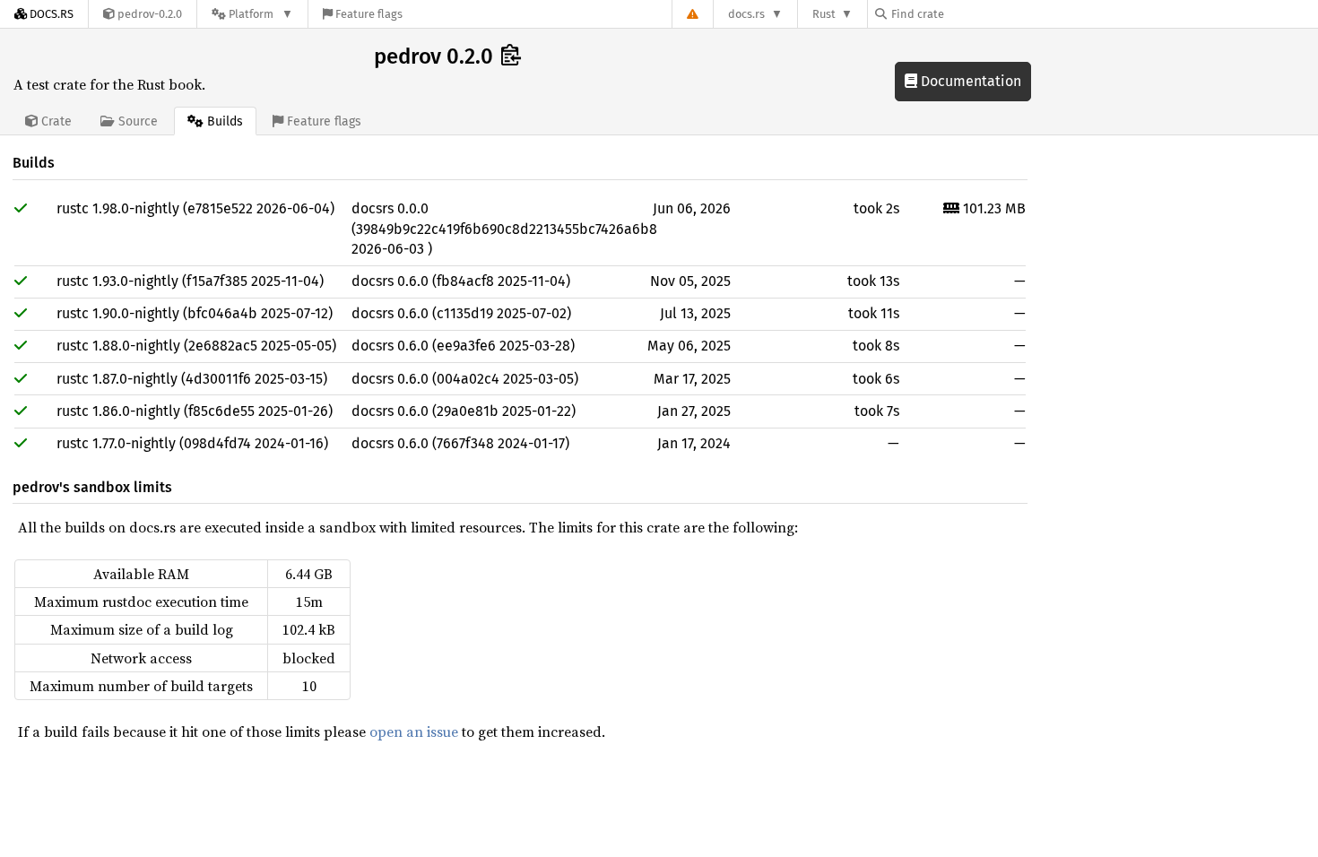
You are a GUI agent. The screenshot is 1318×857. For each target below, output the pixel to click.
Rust (824, 14)
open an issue (413, 731)
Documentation (969, 81)
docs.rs (746, 14)
